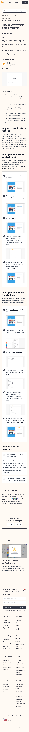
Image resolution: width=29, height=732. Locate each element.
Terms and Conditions (12, 730)
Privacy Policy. (22, 610)
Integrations (19, 694)
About (5, 620)
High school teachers (7, 664)
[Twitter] (8, 715)
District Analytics (20, 667)
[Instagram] (12, 715)
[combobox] (14, 602)
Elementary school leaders (7, 647)
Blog (16, 622)
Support (5, 625)
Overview (6, 639)
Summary (5, 37)
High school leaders (7, 668)
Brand (17, 625)
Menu (25, 2)
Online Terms (22, 730)
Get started (18, 620)
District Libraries (20, 670)
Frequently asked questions (11, 54)
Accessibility (19, 696)
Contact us (6, 622)
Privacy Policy (22, 727)
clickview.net (14, 176)
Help (3, 16)
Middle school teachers (19, 645)
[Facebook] (4, 715)
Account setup (6, 18)
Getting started (11, 16)
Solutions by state (19, 664)
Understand (6, 692)
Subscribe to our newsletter (14, 607)
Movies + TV (19, 706)
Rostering (18, 709)
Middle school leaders (19, 650)
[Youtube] (16, 715)
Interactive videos (18, 687)
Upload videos (19, 684)
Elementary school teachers (8, 643)
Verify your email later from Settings (14, 50)
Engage (5, 689)
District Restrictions (19, 673)
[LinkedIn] (20, 715)
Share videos (19, 691)
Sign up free (7, 628)
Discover (6, 687)
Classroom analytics (18, 700)
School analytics (20, 703)
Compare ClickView (18, 629)
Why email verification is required (13, 41)
